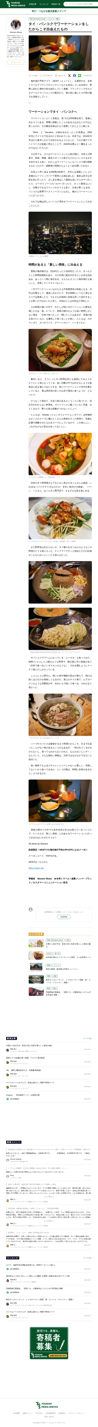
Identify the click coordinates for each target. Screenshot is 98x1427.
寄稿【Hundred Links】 (38, 19)
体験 (57, 19)
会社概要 (16, 1413)
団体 (48, 988)
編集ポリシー (28, 1413)
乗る (55, 988)
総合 (68, 940)
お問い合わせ (49, 1417)
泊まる (49, 953)
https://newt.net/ (36, 868)
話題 (55, 976)
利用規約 (62, 1413)
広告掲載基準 (51, 1413)
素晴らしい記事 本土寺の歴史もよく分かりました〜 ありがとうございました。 (35, 1172)
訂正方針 (39, 1413)
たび (50, 19)
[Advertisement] (60, 893)
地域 (48, 965)
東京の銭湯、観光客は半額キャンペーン (62, 969)
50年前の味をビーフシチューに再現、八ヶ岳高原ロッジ (68, 957)
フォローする (16, 62)
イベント (56, 965)
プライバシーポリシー (76, 1413)
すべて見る (88, 1038)
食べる (57, 953)
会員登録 (63, 917)
